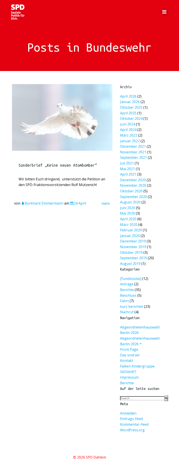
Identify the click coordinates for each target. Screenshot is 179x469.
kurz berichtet (131, 306)
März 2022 (128, 135)
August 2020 (130, 202)
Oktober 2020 (131, 191)
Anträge (126, 284)
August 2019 (130, 263)
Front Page (129, 349)
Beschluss (128, 295)
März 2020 (128, 224)
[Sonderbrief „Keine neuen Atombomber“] (62, 117)
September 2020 (133, 196)
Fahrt (124, 300)
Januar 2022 (130, 140)
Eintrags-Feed (131, 418)
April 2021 (128, 174)
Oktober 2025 (131, 107)
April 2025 (128, 112)
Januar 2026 (130, 101)
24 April (80, 203)
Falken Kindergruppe (137, 366)
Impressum (129, 377)
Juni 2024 (127, 124)
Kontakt (126, 360)
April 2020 (128, 219)
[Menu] (164, 12)
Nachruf (127, 312)
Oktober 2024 (131, 118)
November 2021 (133, 151)
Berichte (127, 289)
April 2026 (128, 96)
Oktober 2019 (131, 252)
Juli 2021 (127, 163)
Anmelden (128, 413)
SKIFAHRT (128, 371)
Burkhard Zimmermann (44, 203)
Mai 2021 (127, 168)
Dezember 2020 (133, 179)
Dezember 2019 (133, 241)
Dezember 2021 (133, 146)
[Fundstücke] (130, 278)
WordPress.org (132, 430)
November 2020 (133, 185)
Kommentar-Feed (134, 424)
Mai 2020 (127, 213)
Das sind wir (130, 355)
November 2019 (133, 246)
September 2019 (133, 258)
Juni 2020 (127, 207)
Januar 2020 (130, 235)
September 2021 (133, 157)
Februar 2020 (131, 230)
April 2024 (128, 129)
